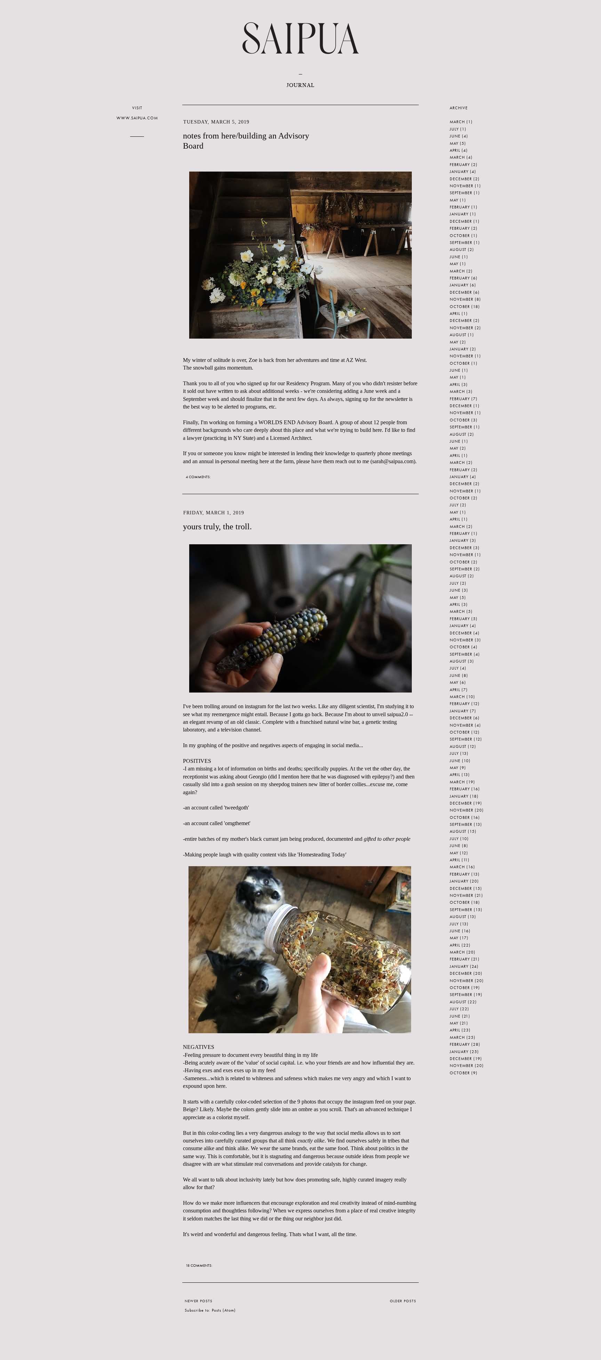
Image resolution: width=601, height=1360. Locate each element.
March (457, 122)
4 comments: (199, 476)
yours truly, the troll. (217, 526)
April (455, 150)
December (461, 179)
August (458, 249)
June (455, 136)
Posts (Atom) (224, 1310)
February (460, 164)
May (454, 143)
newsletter (396, 399)
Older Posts (403, 1300)
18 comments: (200, 1265)
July (454, 129)
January (459, 171)
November (461, 186)
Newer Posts (199, 1300)
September (461, 193)
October (460, 235)
